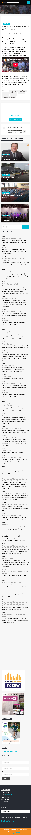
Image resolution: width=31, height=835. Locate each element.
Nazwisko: (4, 765)
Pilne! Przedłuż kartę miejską (10, 177)
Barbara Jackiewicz (6, 179)
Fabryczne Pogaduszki (8, 271)
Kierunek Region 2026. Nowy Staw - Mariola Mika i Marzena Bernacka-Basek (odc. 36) (14, 479)
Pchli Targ (21, 93)
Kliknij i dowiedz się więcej (7, 821)
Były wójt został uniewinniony (11, 157)
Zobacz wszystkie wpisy (15, 119)
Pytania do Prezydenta (8, 352)
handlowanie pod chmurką (9, 93)
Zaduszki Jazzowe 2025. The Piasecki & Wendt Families (15, 572)
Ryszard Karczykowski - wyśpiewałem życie (14, 504)
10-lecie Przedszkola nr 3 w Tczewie (13, 218)
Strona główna (5, 17)
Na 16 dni (15, 751)
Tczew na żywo (6, 376)
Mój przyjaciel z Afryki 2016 (10, 284)
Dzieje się (5, 524)
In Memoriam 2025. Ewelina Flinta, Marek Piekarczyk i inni (13, 615)
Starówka (5, 95)
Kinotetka (5, 247)
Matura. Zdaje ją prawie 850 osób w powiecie (12, 196)
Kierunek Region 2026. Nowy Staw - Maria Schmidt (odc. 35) (14, 259)
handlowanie (23, 90)
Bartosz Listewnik (6, 159)
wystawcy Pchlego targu (9, 97)
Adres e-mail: (5, 771)
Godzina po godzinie (7, 751)
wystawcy (13, 95)
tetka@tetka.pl (8, 794)
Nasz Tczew (14, 17)
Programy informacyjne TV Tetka (11, 238)
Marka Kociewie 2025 (8, 365)
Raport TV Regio (7, 343)
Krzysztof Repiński (9, 33)
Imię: (3, 759)
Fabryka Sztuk (14, 90)
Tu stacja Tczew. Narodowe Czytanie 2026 (14, 493)
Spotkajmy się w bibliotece (9, 298)
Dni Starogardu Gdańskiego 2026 (11, 428)
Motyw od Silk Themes (17, 833)
